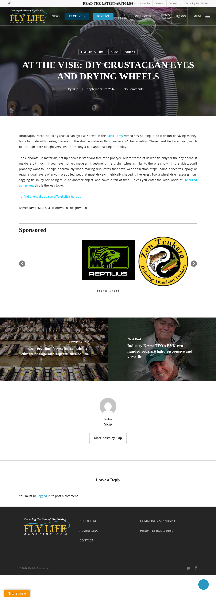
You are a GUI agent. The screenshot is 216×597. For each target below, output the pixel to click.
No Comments (134, 89)
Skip (75, 89)
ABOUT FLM (88, 521)
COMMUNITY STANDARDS (158, 521)
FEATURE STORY (92, 52)
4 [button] (110, 291)
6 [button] (117, 291)
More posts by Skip (108, 438)
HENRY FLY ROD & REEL (156, 531)
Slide (114, 52)
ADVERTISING (89, 531)
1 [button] (98, 291)
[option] (53, 261)
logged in (44, 496)
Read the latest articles (108, 3)
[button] (201, 16)
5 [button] (113, 291)
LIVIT (110, 136)
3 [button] (106, 291)
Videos (130, 52)
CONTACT (86, 540)
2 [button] (102, 291)
